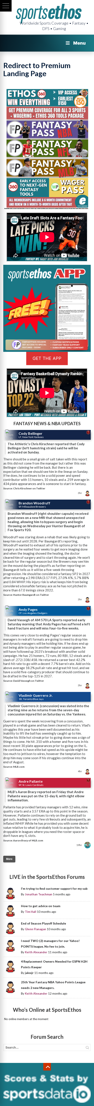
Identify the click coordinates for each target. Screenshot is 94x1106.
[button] (6, 6)
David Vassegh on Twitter (28, 680)
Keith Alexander (36, 952)
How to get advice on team (40, 906)
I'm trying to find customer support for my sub (54, 888)
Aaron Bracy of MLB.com (28, 840)
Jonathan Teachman (38, 894)
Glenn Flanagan (35, 929)
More (9, 859)
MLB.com (18, 766)
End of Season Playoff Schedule (43, 923)
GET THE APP (47, 358)
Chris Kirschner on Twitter (29, 488)
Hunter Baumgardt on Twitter (31, 594)
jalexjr (29, 973)
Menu (79, 43)
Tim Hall (30, 911)
